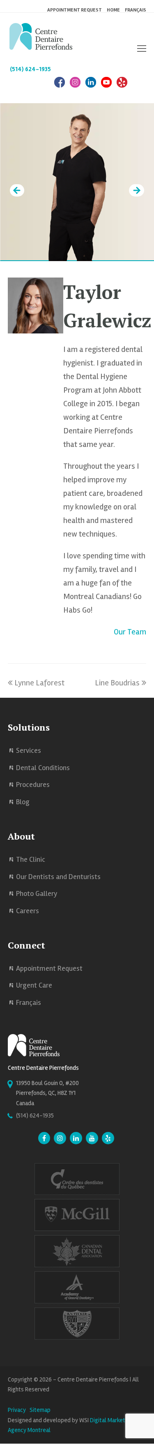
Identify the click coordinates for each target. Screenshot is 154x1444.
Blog (23, 801)
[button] (141, 49)
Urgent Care (34, 985)
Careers (27, 910)
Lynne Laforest (39, 683)
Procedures (33, 784)
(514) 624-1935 (30, 69)
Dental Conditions (43, 767)
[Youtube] (92, 1139)
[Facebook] (59, 86)
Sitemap (40, 1410)
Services (28, 750)
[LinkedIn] (91, 86)
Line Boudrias (117, 683)
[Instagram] (75, 86)
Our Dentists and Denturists (58, 876)
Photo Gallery (36, 893)
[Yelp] (108, 1139)
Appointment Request (49, 968)
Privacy (17, 1410)
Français (135, 10)
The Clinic (30, 859)
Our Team (130, 632)
